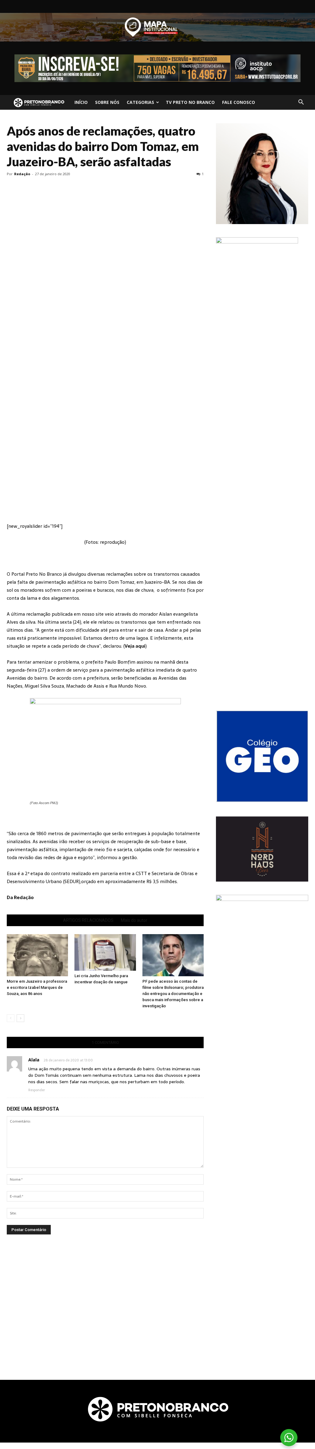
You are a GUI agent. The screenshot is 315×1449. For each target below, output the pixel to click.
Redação (22, 174)
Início (81, 102)
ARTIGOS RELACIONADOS (88, 920)
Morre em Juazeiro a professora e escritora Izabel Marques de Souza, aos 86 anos (37, 987)
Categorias (140, 102)
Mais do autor (134, 920)
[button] (300, 102)
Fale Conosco (238, 102)
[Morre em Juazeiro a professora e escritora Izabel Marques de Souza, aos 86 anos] (37, 955)
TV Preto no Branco (190, 102)
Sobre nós (107, 102)
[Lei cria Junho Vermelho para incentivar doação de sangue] (105, 952)
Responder (36, 1090)
